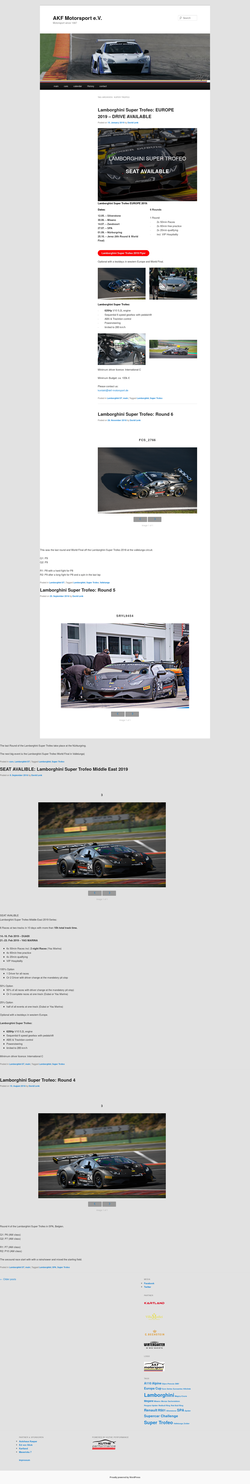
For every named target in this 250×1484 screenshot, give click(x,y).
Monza (164, 1401)
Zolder (186, 1423)
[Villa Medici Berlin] (154, 1323)
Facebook (149, 1283)
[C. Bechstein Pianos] (154, 1335)
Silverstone (171, 1410)
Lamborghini (143, 398)
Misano (157, 1401)
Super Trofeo (156, 398)
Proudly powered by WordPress (125, 1477)
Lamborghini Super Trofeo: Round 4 (37, 1080)
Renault (150, 1410)
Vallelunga (105, 582)
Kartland (23, 1448)
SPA (54, 1267)
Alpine (156, 1383)
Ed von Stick (25, 1444)
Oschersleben (174, 1401)
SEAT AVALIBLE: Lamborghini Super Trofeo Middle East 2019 (64, 769)
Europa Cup (152, 1388)
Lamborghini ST (114, 398)
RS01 (162, 1410)
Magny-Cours (181, 1396)
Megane (148, 1401)
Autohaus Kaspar (28, 1441)
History (90, 86)
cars (66, 86)
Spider (188, 1410)
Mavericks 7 (25, 1452)
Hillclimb (187, 1388)
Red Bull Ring (177, 1405)
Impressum (24, 1460)
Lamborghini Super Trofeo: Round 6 (135, 414)
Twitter (147, 1286)
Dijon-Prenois (168, 1383)
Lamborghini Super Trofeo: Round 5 (77, 590)
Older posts (8, 1279)
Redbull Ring (164, 1405)
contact (103, 86)
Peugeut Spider (151, 1405)
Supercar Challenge (161, 1415)
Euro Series (167, 1388)
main (56, 86)
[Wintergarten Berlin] (154, 1347)
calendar (77, 86)
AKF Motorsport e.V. (77, 17)
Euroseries (177, 1388)
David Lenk (133, 122)
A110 (147, 1383)
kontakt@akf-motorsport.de (113, 390)
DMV (177, 1383)
